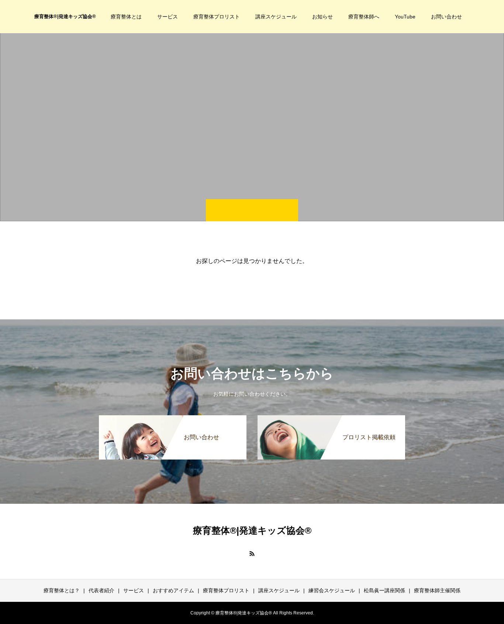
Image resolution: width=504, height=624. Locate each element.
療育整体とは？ (62, 590)
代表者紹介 (101, 590)
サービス (167, 17)
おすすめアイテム (173, 590)
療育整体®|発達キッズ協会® (65, 16)
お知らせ (322, 17)
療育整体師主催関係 (437, 590)
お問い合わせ (446, 17)
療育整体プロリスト (216, 17)
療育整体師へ (363, 17)
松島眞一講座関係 (384, 590)
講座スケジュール (276, 17)
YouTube (405, 17)
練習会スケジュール (331, 590)
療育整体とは (126, 17)
